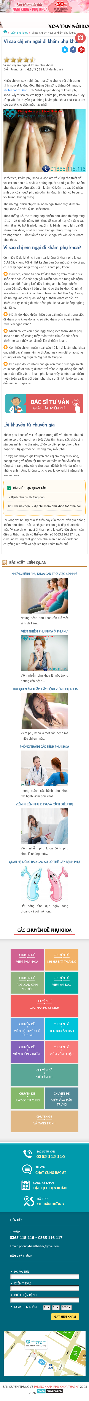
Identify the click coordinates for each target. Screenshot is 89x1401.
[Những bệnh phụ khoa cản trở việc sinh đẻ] (44, 612)
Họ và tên (21, 1271)
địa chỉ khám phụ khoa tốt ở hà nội (57, 506)
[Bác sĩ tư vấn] (44, 403)
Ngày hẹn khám (25, 1307)
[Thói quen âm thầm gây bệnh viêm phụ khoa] (44, 728)
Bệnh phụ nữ (19, 497)
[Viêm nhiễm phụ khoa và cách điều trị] (44, 843)
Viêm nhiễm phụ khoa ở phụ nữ (44, 631)
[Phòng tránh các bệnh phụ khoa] (44, 785)
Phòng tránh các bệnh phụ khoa (44, 746)
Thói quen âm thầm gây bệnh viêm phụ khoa (44, 689)
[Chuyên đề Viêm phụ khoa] (44, 19)
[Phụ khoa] (5, 32)
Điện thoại (22, 1283)
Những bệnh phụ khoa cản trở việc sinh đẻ (44, 574)
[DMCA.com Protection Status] (50, 1393)
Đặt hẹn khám (65, 1316)
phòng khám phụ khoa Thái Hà (56, 1386)
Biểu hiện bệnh (25, 1295)
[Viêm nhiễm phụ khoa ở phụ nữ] (44, 670)
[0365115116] (44, 1154)
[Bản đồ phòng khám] (45, 1375)
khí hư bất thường (15, 90)
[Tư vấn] (44, 1169)
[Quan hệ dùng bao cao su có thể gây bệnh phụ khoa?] (44, 900)
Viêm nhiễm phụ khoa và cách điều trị (44, 804)
